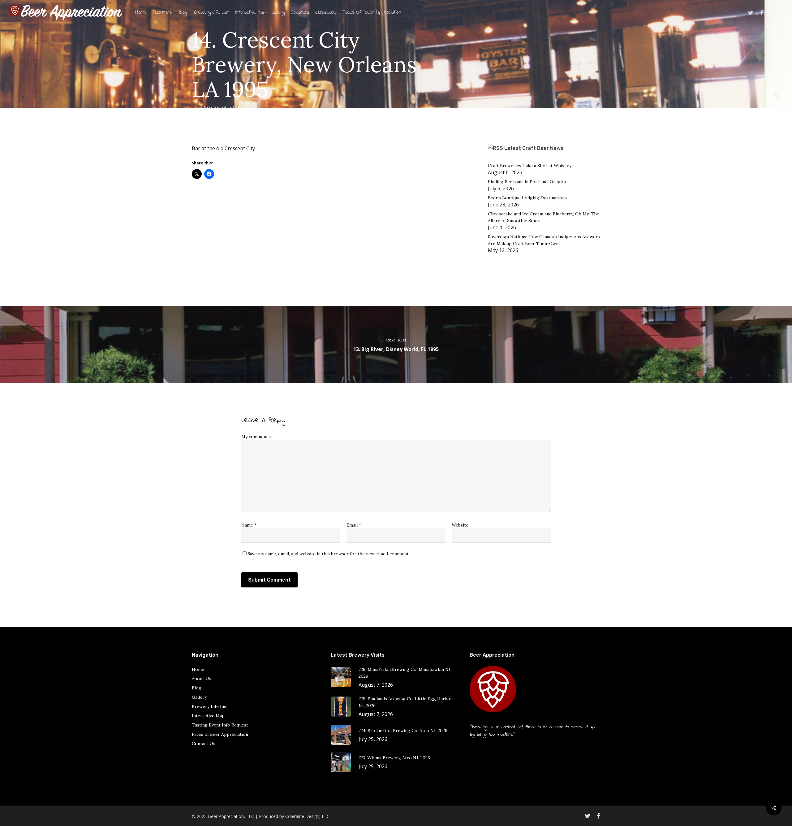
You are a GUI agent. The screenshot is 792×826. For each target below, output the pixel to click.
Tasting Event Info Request (220, 725)
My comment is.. (257, 436)
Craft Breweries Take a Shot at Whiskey (529, 165)
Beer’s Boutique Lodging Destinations (527, 198)
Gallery (199, 697)
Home (198, 669)
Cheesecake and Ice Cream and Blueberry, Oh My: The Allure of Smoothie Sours (543, 217)
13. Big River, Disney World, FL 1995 (396, 344)
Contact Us (203, 743)
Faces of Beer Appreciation (220, 734)
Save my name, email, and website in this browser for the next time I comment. (329, 554)
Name (248, 525)
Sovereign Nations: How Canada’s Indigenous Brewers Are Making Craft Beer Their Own (544, 240)
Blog (196, 688)
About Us (201, 678)
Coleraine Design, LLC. (307, 816)
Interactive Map (208, 715)
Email (353, 525)
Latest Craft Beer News (533, 148)
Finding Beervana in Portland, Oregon (527, 181)
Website (460, 525)
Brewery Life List (210, 706)
